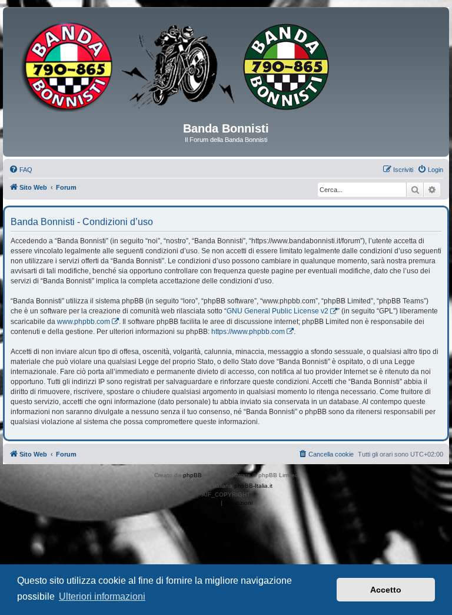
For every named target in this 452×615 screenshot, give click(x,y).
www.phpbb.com (83, 322)
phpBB (192, 475)
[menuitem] (20, 170)
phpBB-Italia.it (253, 485)
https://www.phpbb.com (248, 332)
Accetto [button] (385, 589)
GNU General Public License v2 (277, 311)
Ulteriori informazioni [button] (102, 596)
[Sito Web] (226, 69)
